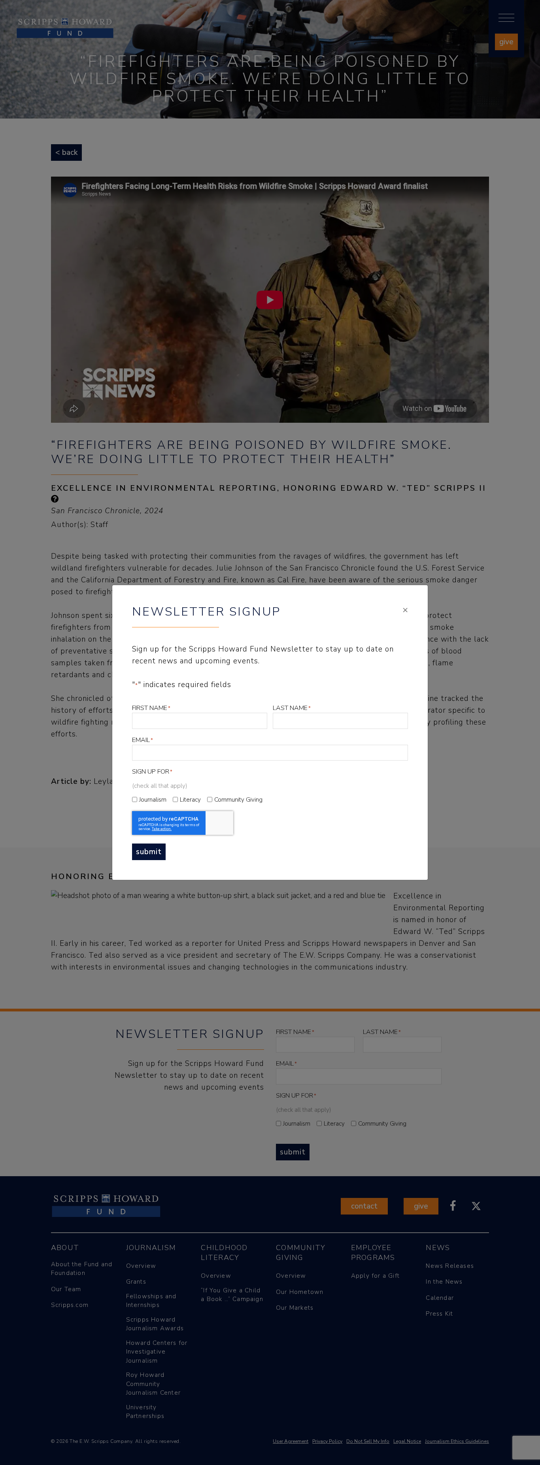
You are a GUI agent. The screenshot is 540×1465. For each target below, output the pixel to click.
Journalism (152, 800)
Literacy (190, 800)
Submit (149, 852)
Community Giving (238, 800)
